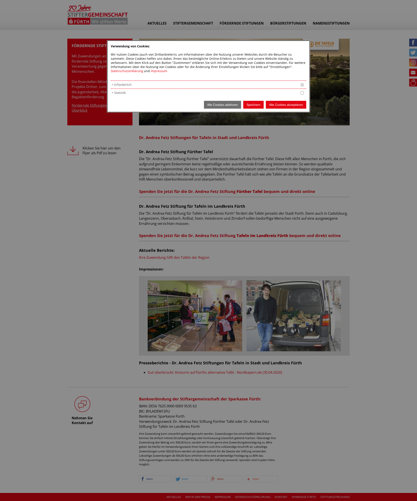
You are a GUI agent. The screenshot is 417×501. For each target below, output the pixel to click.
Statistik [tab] (120, 93)
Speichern (253, 104)
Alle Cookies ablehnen (222, 104)
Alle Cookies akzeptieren (286, 104)
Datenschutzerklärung (127, 71)
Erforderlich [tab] (123, 85)
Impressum (159, 71)
